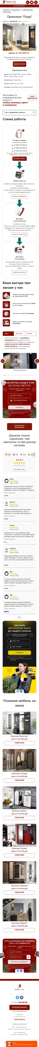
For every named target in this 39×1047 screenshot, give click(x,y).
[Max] (21, 691)
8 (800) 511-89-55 (20, 145)
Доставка (19, 333)
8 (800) (19, 1002)
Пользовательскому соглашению (15, 413)
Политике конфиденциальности (20, 412)
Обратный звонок (19, 1007)
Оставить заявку (19, 158)
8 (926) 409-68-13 (20, 151)
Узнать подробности (32, 97)
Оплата (29, 333)
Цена (6, 333)
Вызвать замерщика (19, 196)
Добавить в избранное (19, 1024)
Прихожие (15, 10)
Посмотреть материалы (19, 426)
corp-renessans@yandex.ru (19, 1011)
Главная (6, 10)
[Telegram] (17, 691)
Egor (11, 595)
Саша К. (12, 525)
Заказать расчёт (19, 64)
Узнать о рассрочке (19, 234)
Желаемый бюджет (21, 400)
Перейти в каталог (19, 272)
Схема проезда (19, 1019)
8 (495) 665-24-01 (20, 148)
